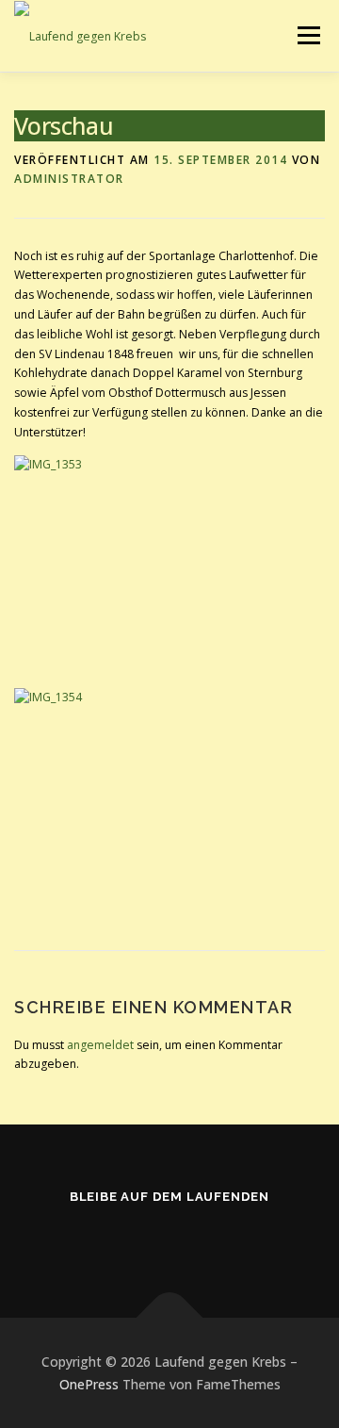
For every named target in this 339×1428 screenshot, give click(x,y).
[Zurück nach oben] (170, 1317)
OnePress (89, 1384)
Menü (307, 35)
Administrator (69, 179)
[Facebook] (169, 1237)
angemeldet (100, 1045)
